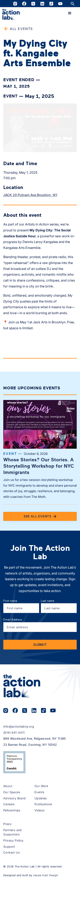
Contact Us (11, 852)
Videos (39, 810)
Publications (43, 804)
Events (39, 792)
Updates (40, 798)
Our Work (41, 786)
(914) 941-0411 (14, 732)
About (7, 786)
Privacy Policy (13, 840)
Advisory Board (14, 798)
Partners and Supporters (12, 832)
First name (10, 600)
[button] (70, 13)
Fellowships (11, 810)
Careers (9, 804)
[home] (11, 14)
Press (7, 824)
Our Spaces (11, 792)
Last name (47, 600)
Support (9, 846)
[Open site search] (73, 3)
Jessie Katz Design (45, 875)
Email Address (12, 619)
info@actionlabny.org (18, 726)
